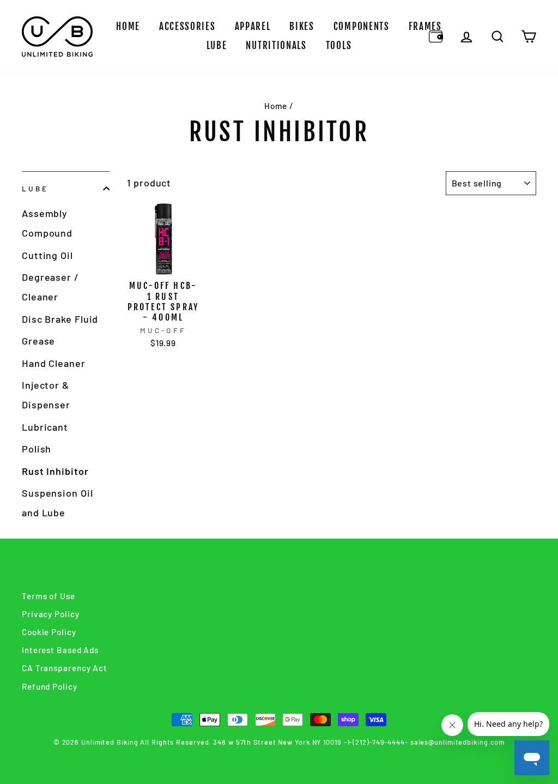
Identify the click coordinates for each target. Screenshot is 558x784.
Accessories (187, 26)
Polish (36, 449)
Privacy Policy (51, 614)
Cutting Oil (47, 255)
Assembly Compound (47, 223)
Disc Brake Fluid (60, 319)
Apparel (253, 26)
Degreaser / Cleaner (50, 287)
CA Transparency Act (64, 668)
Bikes (301, 26)
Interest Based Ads (60, 650)
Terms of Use (48, 596)
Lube (217, 45)
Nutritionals (276, 45)
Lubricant (45, 427)
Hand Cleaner (54, 363)
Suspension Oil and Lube (57, 502)
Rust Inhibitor (55, 471)
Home (128, 26)
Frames (425, 26)
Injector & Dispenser (46, 395)
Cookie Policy (49, 632)
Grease (38, 341)
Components (361, 26)
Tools (339, 45)
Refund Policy (49, 686)
